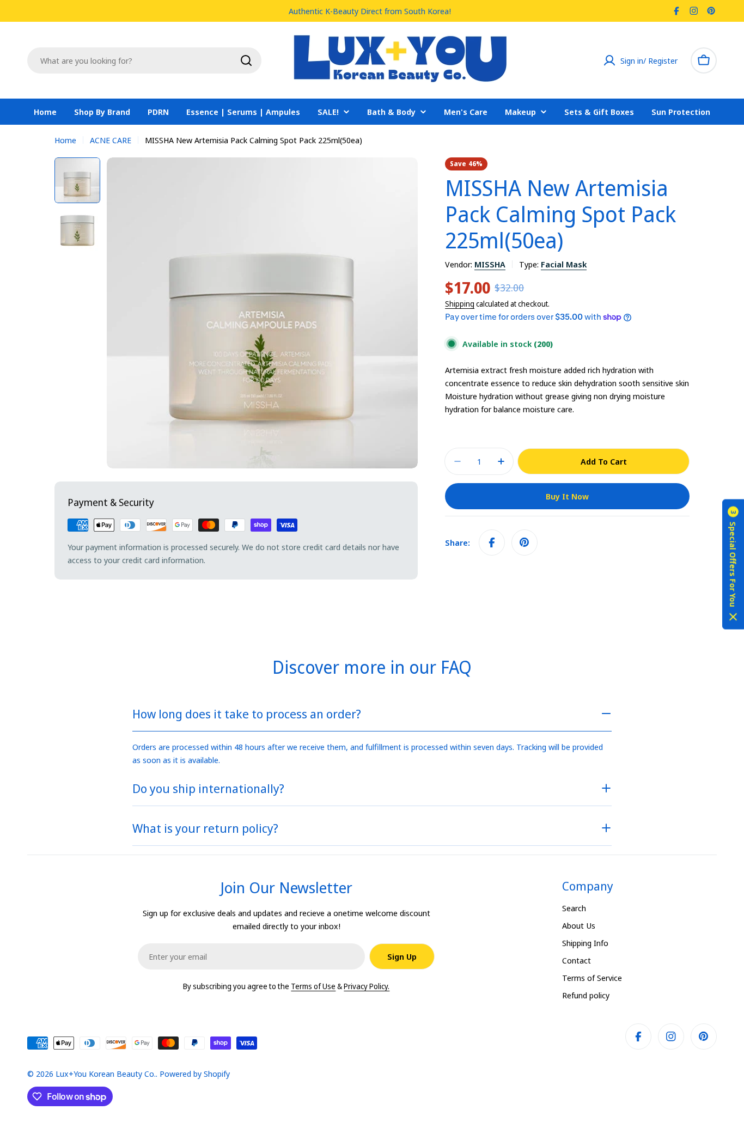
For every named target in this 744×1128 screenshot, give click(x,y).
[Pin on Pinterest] (524, 542)
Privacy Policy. (366, 986)
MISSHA (489, 264)
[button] (733, 564)
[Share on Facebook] (492, 542)
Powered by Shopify (195, 1073)
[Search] (246, 60)
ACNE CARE (110, 140)
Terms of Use (313, 986)
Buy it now (567, 496)
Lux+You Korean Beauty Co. (106, 1073)
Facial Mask (564, 264)
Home (65, 140)
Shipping (459, 304)
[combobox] (144, 60)
